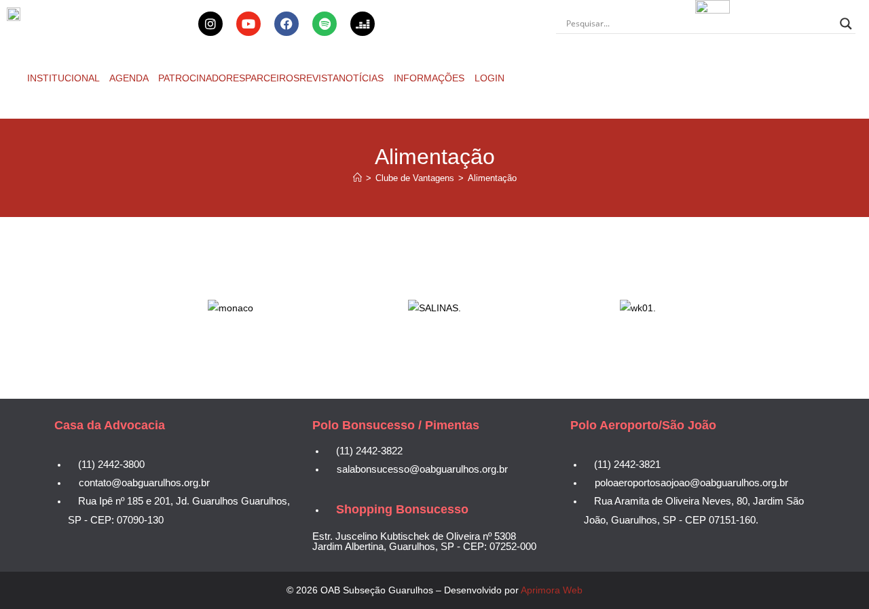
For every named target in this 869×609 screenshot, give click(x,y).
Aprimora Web (552, 590)
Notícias (362, 78)
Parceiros (272, 78)
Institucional (64, 78)
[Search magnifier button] (845, 23)
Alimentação (492, 178)
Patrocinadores (201, 78)
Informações (430, 78)
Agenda (130, 78)
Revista (319, 78)
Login (489, 78)
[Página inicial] (357, 178)
